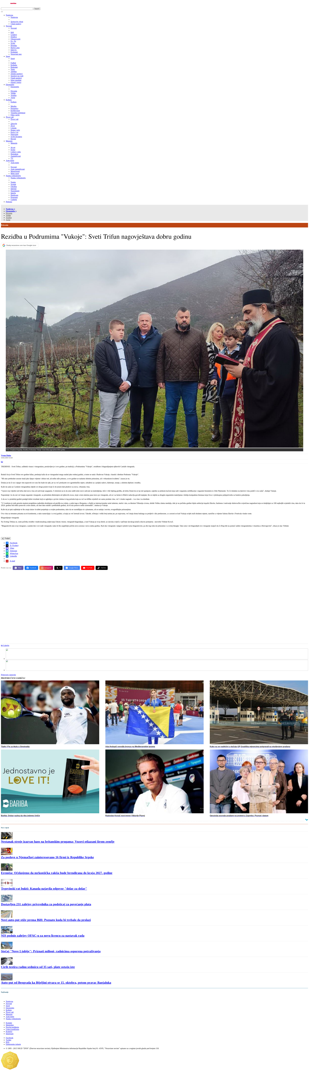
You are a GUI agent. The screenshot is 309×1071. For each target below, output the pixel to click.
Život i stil (10, 117)
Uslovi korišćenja (12, 1029)
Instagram (47, 568)
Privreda (9, 213)
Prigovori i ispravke (8, 675)
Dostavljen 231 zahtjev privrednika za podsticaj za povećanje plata (46, 904)
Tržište (8, 215)
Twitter (8, 1040)
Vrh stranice (8, 997)
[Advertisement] (73, 591)
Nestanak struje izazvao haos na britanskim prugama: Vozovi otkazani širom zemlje (57, 841)
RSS (7, 1042)
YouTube (89, 568)
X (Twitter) (13, 545)
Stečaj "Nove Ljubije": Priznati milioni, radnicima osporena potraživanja (51, 951)
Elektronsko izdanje (13, 1044)
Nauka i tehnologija (13, 176)
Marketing (10, 1025)
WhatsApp (13, 553)
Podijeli (7, 538)
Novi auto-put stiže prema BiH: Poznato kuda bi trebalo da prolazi (46, 920)
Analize (9, 218)
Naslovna (9, 15)
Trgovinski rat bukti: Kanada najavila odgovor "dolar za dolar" (44, 888)
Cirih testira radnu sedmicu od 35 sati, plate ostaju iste (38, 967)
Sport (8, 56)
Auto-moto (10, 160)
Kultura (9, 100)
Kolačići (9, 1031)
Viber (11, 548)
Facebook (13, 543)
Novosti (9, 26)
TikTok (103, 568)
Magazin (9, 141)
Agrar (8, 220)
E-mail (12, 561)
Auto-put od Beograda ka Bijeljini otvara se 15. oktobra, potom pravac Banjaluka (56, 982)
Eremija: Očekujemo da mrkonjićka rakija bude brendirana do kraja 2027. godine (56, 873)
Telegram (13, 551)
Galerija (6, 645)
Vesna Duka (6, 455)
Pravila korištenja (12, 1027)
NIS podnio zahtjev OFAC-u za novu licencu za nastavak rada (42, 935)
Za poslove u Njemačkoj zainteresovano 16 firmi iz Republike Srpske (47, 857)
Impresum (9, 1034)
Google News (73, 568)
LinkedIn (13, 556)
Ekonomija (10, 85)
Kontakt (9, 1023)
